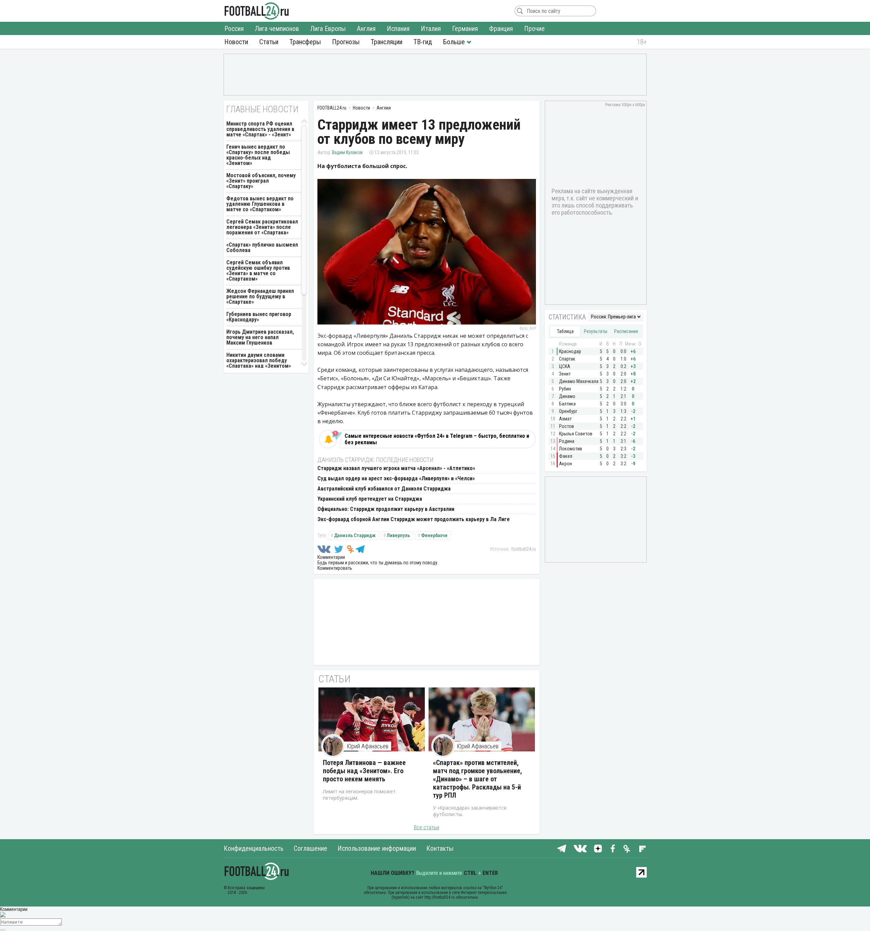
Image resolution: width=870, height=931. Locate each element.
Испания (398, 28)
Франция (501, 28)
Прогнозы (346, 42)
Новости (236, 42)
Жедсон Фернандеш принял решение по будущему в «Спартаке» (260, 296)
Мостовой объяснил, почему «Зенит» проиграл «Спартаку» (261, 180)
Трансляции (386, 42)
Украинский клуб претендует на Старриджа (369, 499)
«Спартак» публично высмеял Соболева (262, 247)
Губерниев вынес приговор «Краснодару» (258, 317)
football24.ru (523, 549)
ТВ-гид (423, 42)
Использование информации (376, 848)
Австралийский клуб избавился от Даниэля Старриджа (384, 488)
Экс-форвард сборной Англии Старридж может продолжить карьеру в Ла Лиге (413, 519)
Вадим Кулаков (347, 152)
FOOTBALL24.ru (257, 11)
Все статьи (426, 827)
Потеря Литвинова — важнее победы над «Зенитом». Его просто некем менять (364, 771)
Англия (366, 28)
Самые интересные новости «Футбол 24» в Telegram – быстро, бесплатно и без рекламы (437, 439)
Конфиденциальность (253, 848)
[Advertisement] (435, 74)
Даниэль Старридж (355, 535)
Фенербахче (434, 535)
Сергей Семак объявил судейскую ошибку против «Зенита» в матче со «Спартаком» (258, 270)
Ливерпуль (398, 535)
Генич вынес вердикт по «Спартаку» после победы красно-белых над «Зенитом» (258, 155)
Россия (234, 28)
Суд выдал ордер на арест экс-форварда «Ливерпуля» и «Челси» (396, 478)
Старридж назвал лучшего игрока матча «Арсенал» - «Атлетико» (396, 468)
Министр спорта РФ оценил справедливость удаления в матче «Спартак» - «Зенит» (260, 129)
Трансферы (305, 42)
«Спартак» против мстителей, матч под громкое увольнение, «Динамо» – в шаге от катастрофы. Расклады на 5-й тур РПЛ (477, 779)
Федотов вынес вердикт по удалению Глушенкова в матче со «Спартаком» (260, 204)
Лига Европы (328, 28)
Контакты (439, 848)
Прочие (534, 28)
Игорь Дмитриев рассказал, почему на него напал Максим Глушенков (260, 337)
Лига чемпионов (277, 28)
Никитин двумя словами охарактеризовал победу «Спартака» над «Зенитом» (258, 360)
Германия (465, 28)
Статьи (268, 42)
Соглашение (310, 848)
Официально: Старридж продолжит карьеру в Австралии (385, 509)
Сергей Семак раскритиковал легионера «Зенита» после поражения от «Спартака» (262, 227)
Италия (431, 28)
